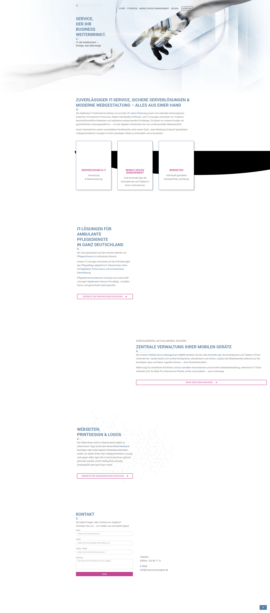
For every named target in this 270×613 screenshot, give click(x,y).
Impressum (172, 593)
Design (174, 8)
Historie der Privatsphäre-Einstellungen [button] (177, 606)
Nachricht (79, 558)
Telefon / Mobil (81, 548)
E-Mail (78, 539)
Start (122, 8)
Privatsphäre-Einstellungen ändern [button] (180, 599)
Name (78, 530)
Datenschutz (172, 596)
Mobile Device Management (154, 8)
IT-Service (132, 8)
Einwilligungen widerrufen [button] (177, 602)
